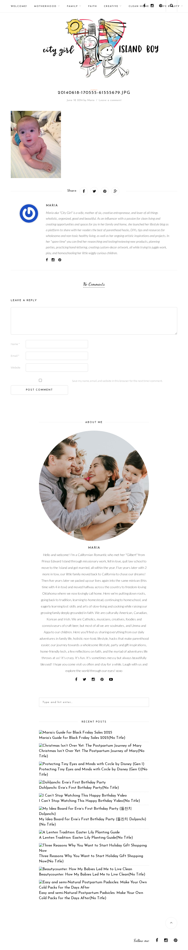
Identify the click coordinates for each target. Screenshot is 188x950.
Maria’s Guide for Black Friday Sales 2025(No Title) (82, 738)
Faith (92, 6)
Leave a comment (110, 100)
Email (15, 355)
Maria (90, 100)
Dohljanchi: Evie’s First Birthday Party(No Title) (79, 788)
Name (15, 344)
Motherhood (45, 6)
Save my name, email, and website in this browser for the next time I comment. (117, 381)
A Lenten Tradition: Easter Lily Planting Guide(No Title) (86, 838)
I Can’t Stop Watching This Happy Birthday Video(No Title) (89, 801)
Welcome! (19, 6)
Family (72, 6)
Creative (111, 6)
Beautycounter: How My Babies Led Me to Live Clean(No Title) (92, 874)
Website (15, 367)
